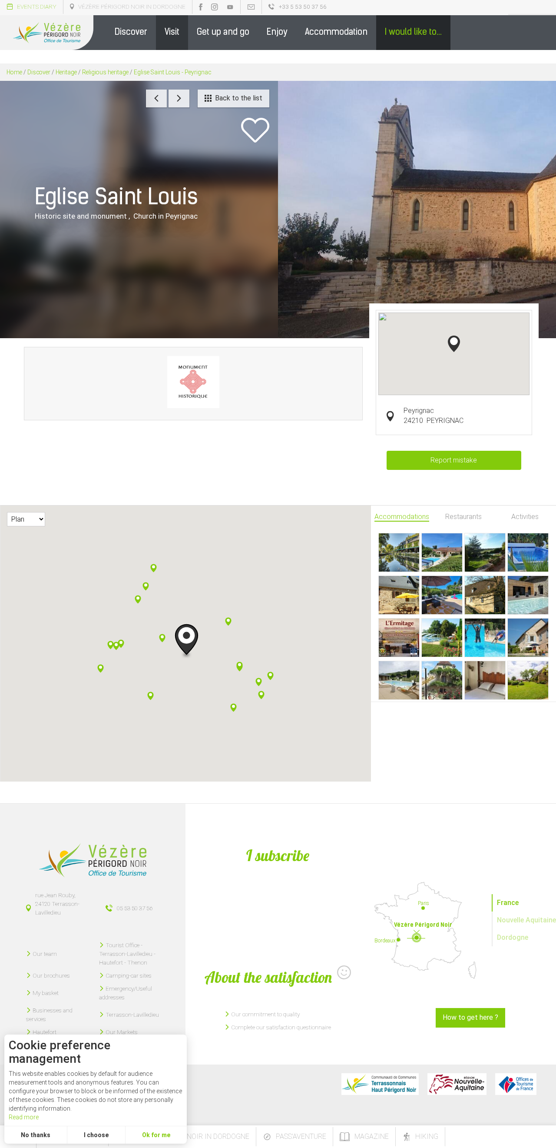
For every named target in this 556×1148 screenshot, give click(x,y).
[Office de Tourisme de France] (516, 1084)
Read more (24, 1117)
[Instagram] (214, 7)
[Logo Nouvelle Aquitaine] (457, 1084)
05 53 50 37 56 (134, 908)
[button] (131, 32)
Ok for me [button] (156, 1134)
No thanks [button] (35, 1134)
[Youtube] (230, 7)
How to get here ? (470, 1017)
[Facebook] (201, 7)
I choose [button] (96, 1134)
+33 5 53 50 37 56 (303, 6)
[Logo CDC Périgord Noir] (380, 1084)
